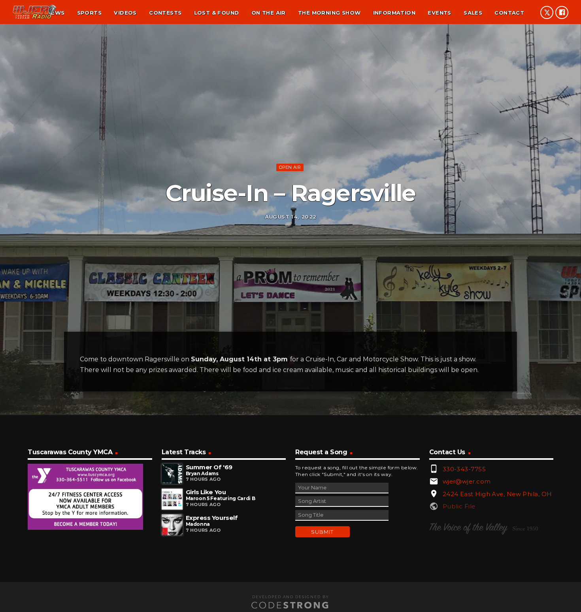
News (56, 12)
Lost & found (216, 12)
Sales (473, 12)
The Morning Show (329, 12)
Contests (165, 12)
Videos (125, 12)
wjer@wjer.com (467, 481)
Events (439, 12)
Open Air (290, 167)
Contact (509, 12)
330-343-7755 (464, 469)
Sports (89, 12)
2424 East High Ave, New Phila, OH (497, 494)
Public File (459, 506)
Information (394, 12)
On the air (268, 12)
